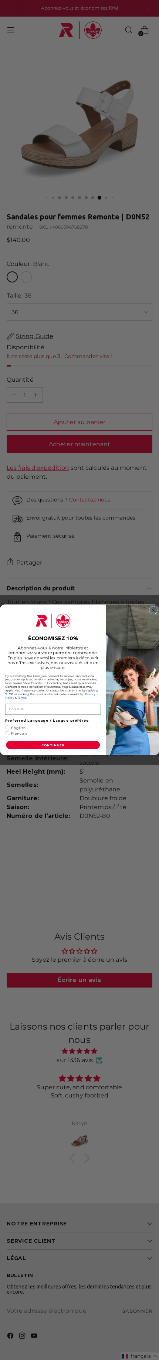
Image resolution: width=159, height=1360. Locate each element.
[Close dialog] (153, 610)
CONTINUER (52, 745)
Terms (21, 698)
